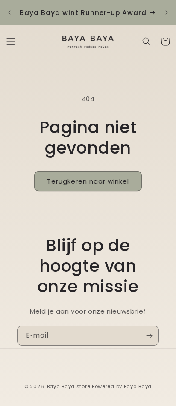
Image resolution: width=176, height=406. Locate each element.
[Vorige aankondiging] (9, 12)
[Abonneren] (149, 336)
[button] (10, 41)
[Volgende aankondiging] (166, 12)
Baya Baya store (69, 386)
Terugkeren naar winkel (88, 181)
